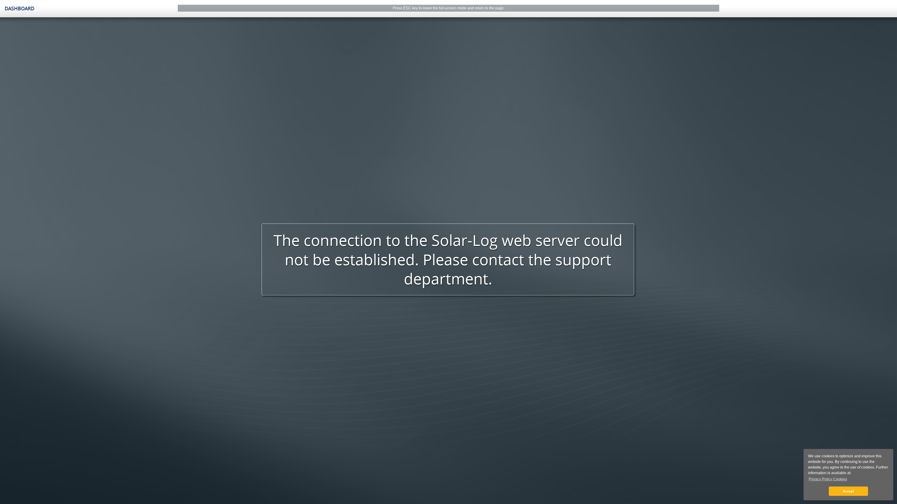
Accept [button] (848, 491)
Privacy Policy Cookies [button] (828, 479)
